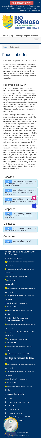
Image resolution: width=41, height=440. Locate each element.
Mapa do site (35, 11)
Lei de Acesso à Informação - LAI (19, 402)
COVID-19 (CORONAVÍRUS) (22, 3)
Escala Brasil (13, 406)
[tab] (20, 183)
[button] (20, 183)
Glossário (20, 6)
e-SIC (10, 398)
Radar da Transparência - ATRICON (20, 417)
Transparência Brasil (15, 413)
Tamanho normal (14, 8)
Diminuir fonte (30, 8)
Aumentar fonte (34, 6)
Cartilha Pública (14, 409)
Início (5, 47)
